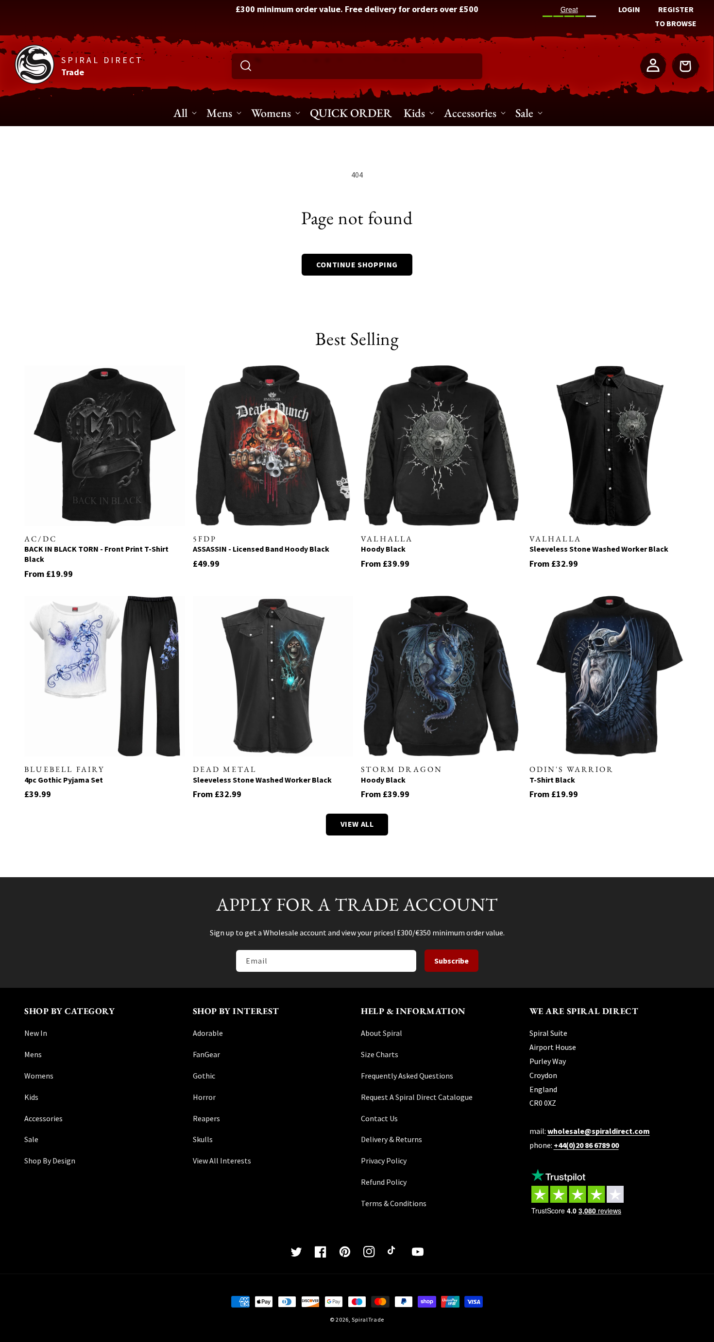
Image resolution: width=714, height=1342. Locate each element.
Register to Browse (676, 16)
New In (35, 1033)
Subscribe (451, 961)
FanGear (206, 1054)
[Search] (246, 65)
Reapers (206, 1118)
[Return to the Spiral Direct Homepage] (34, 81)
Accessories (43, 1118)
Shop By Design (49, 1160)
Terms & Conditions (393, 1203)
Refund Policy (384, 1182)
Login (629, 9)
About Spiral (381, 1033)
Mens (33, 1054)
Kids (31, 1097)
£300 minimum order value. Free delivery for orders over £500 (357, 9)
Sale (31, 1139)
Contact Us (379, 1118)
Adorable (208, 1033)
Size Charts (379, 1054)
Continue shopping (357, 264)
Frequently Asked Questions (407, 1075)
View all (357, 824)
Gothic (204, 1075)
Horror (204, 1097)
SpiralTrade (368, 1319)
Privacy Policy (384, 1160)
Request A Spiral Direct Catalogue (417, 1097)
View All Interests (222, 1160)
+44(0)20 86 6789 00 (586, 1145)
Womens (38, 1075)
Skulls (203, 1139)
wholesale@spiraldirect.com (598, 1131)
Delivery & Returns (391, 1139)
